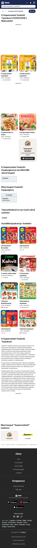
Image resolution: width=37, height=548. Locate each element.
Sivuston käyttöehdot (18, 540)
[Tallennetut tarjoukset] (27, 2)
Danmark (19, 522)
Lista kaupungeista (18, 469)
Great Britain (5, 524)
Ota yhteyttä (18, 462)
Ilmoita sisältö (18, 466)
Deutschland (12, 522)
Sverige (4, 526)
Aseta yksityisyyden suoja (18, 536)
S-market (12, 391)
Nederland (22, 524)
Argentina (12, 520)
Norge (28, 524)
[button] (30, 2)
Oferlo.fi (23, 532)
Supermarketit (27, 389)
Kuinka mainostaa (18, 486)
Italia (11, 524)
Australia (18, 520)
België (24, 520)
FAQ (18, 459)
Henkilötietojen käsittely (18, 544)
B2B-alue (18, 489)
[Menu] (34, 2)
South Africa (11, 526)
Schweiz (4, 522)
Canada (29, 520)
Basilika (4, 218)
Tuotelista (18, 473)
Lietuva (16, 524)
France (25, 522)
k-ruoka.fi (8, 374)
